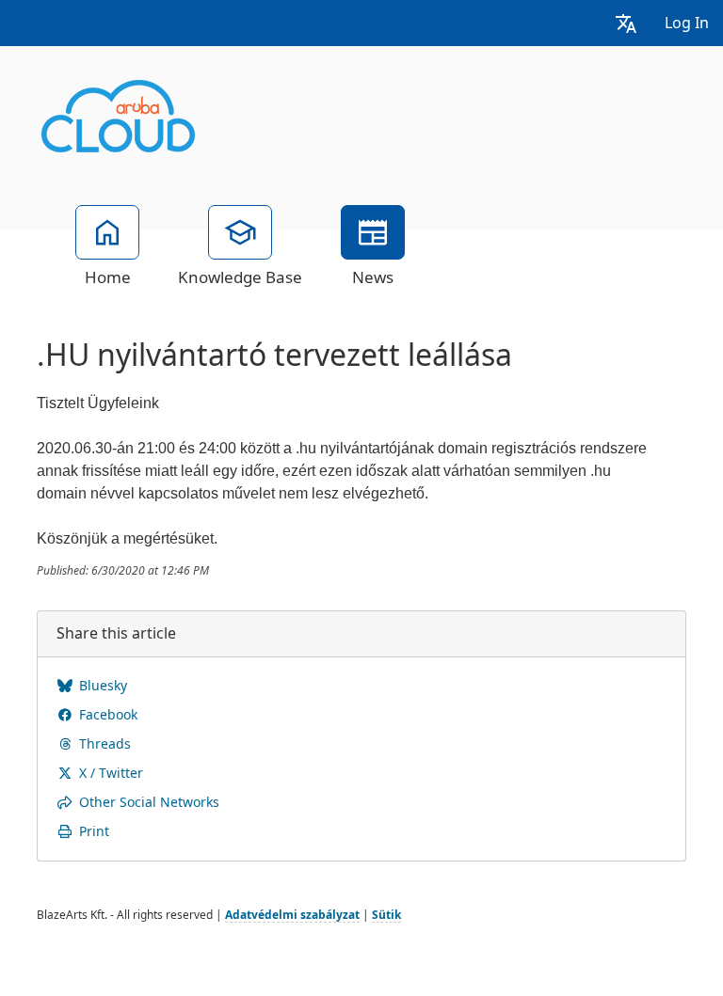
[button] (626, 23)
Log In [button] (687, 23)
